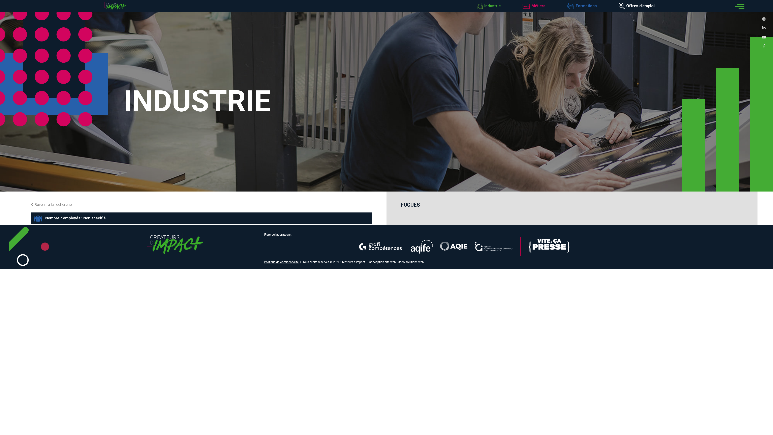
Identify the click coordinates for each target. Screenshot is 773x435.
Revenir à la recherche (52, 204)
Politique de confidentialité (281, 262)
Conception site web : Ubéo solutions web (396, 262)
